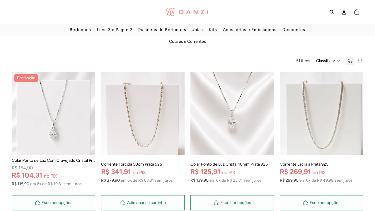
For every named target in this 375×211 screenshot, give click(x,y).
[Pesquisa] (331, 12)
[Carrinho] (356, 12)
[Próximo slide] (86, 113)
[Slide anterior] (20, 113)
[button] (328, 60)
